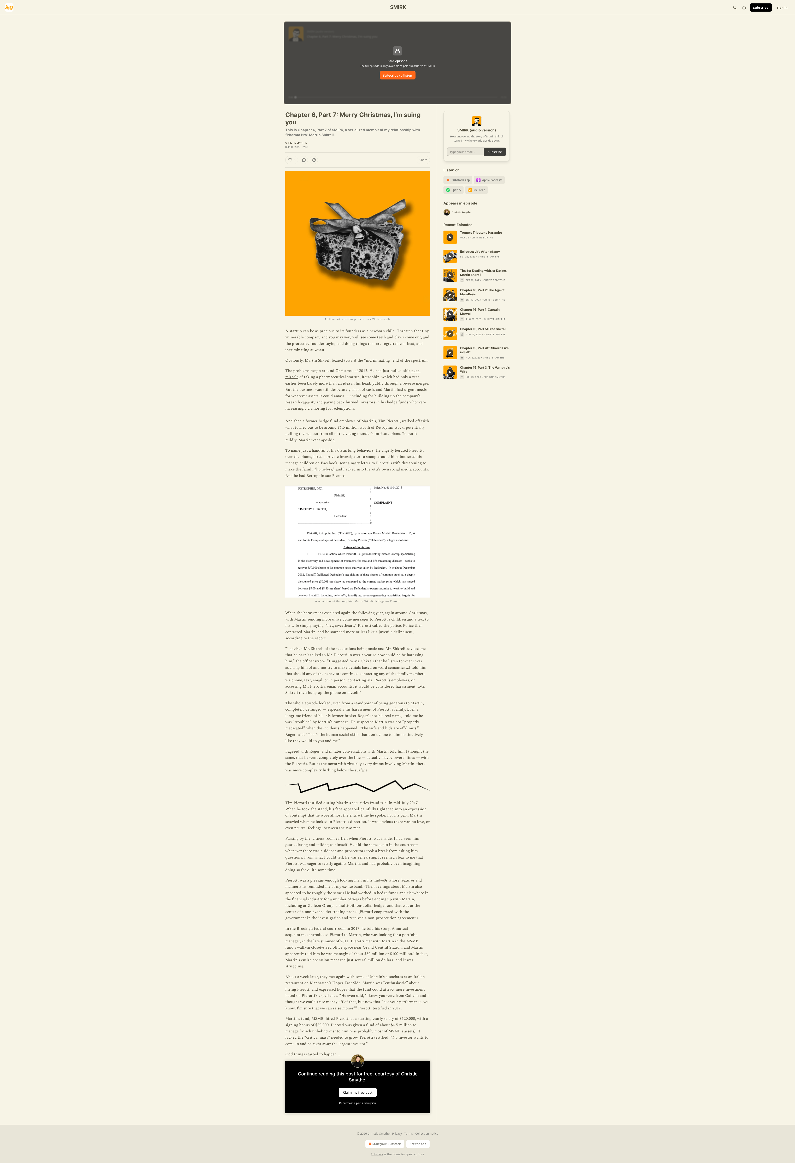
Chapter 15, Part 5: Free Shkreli (483, 329)
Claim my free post (357, 1092)
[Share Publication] (744, 7)
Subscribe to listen (397, 75)
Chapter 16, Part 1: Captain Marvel (480, 312)
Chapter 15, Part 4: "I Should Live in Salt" (484, 350)
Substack (377, 1154)
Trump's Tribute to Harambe (481, 233)
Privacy (397, 1133)
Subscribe (760, 7)
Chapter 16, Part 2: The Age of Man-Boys (482, 292)
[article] (476, 237)
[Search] (735, 7)
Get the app (418, 1144)
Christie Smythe (296, 142)
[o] (450, 237)
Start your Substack (386, 1144)
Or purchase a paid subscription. (357, 1103)
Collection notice (426, 1133)
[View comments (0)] (304, 160)
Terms (408, 1133)
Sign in (782, 7)
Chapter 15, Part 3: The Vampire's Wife (485, 370)
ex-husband (352, 887)
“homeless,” (324, 469)
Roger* (364, 716)
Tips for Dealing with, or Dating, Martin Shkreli (483, 273)
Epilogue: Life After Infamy (480, 252)
